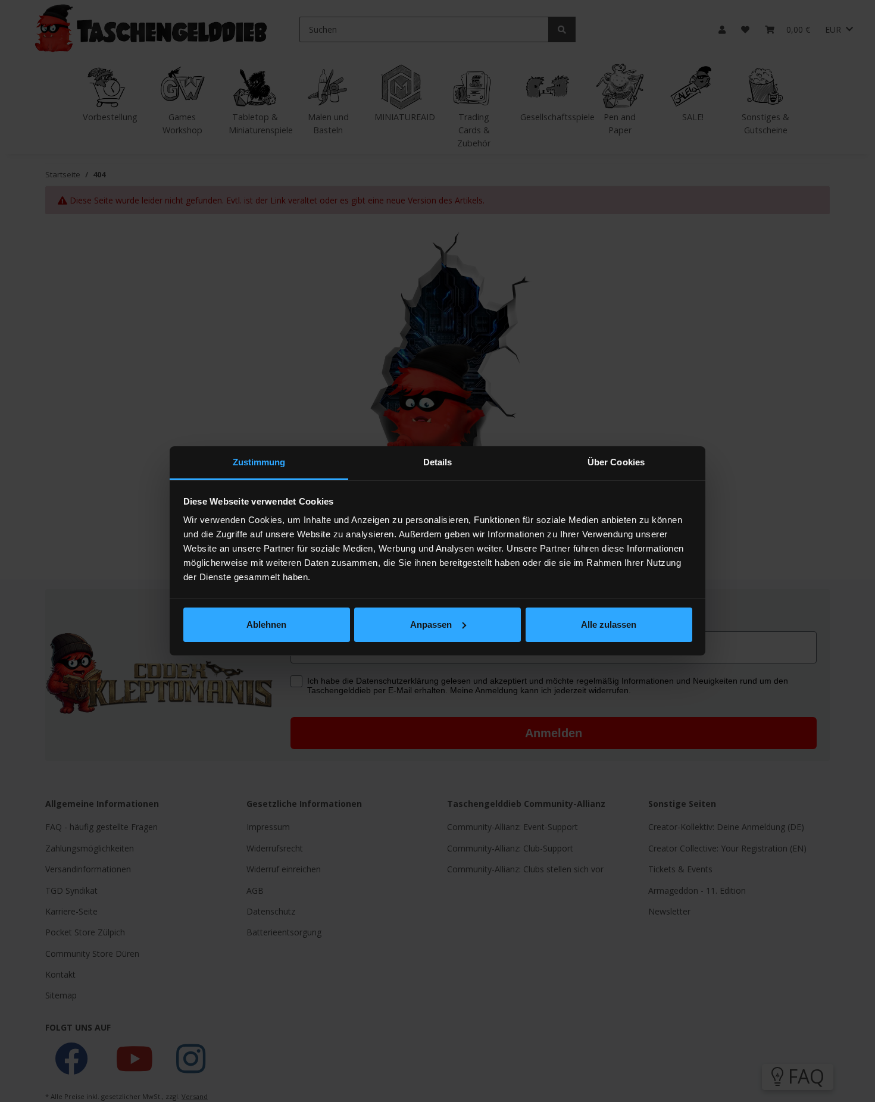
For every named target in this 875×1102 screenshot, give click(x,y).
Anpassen (431, 624)
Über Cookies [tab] (616, 462)
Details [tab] (437, 462)
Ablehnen (266, 624)
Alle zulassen (608, 624)
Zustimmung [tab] (259, 462)
